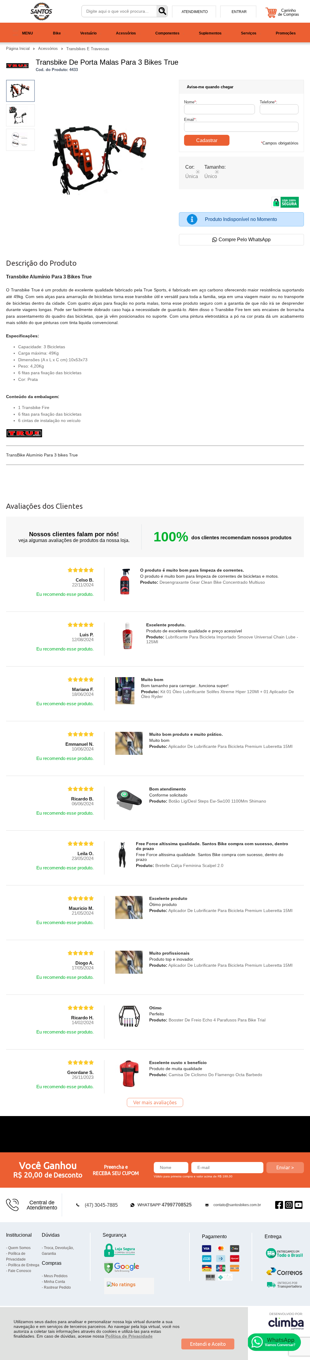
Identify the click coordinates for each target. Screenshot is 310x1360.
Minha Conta (54, 1282)
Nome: (190, 102)
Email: (190, 119)
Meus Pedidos (56, 1276)
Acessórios (48, 48)
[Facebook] (279, 1205)
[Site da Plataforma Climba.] (286, 1321)
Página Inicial (18, 48)
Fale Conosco (19, 1271)
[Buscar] (162, 11)
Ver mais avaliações (155, 1102)
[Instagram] (289, 1205)
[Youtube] (298, 1205)
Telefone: (268, 102)
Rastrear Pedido (57, 1287)
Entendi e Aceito (208, 1344)
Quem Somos (19, 1248)
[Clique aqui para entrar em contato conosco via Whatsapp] (274, 1342)
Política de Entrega (23, 1265)
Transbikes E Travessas (87, 49)
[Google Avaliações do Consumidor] (129, 1286)
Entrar (239, 12)
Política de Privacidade (129, 1336)
